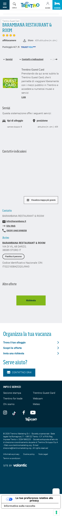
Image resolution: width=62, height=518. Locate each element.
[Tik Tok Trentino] (14, 412)
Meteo (36, 404)
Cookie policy (29, 454)
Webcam (38, 398)
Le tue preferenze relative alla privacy (34, 499)
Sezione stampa (12, 392)
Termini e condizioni (11, 458)
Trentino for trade (12, 398)
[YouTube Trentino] (33, 412)
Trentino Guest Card (44, 392)
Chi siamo (8, 404)
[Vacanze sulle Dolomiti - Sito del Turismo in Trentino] (30, 5)
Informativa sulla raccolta (19, 505)
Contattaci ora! (21, 372)
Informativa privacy (11, 454)
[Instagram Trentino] (5, 412)
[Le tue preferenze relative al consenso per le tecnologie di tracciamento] (56, 512)
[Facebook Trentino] (24, 412)
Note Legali (43, 454)
